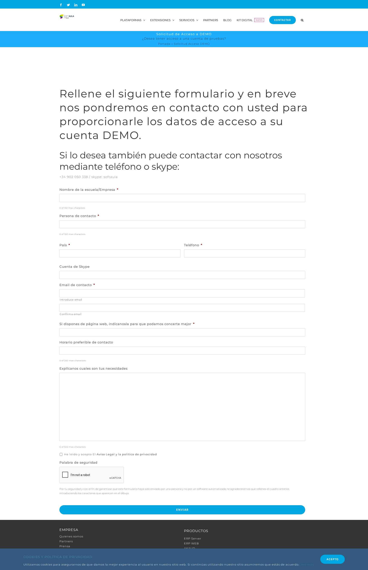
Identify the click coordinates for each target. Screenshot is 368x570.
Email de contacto (77, 285)
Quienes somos (71, 536)
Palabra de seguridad (78, 462)
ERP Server (192, 538)
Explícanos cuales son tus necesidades (93, 368)
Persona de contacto (79, 216)
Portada (164, 43)
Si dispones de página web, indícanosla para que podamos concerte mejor (127, 324)
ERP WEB (191, 543)
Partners (66, 541)
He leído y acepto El (110, 454)
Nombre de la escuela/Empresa (88, 190)
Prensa (64, 546)
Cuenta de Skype (74, 267)
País (64, 245)
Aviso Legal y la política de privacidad (127, 454)
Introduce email (71, 299)
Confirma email (70, 314)
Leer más (306, 564)
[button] (302, 20)
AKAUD (189, 548)
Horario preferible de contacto (86, 342)
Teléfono (193, 245)
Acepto (332, 559)
